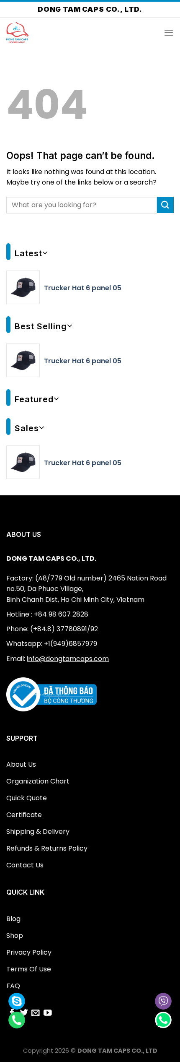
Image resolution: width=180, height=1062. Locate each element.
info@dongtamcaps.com (68, 659)
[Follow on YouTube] (48, 1013)
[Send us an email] (35, 1013)
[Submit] (165, 205)
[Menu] (169, 32)
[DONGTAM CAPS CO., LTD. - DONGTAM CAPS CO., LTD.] (48, 32)
